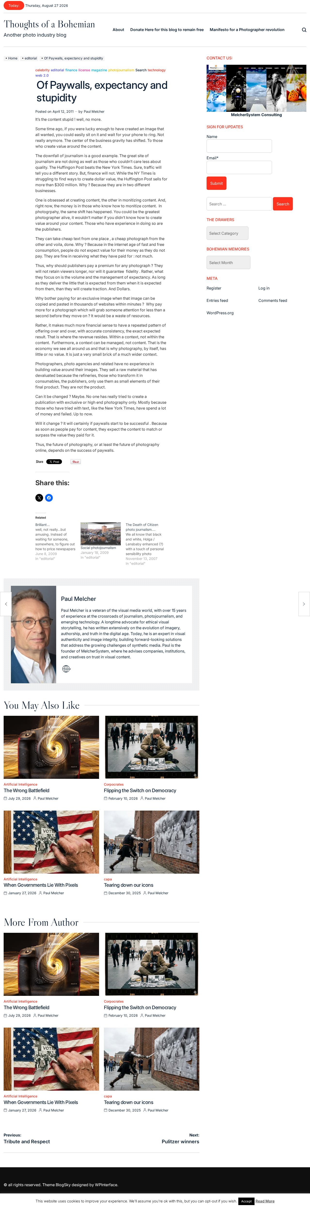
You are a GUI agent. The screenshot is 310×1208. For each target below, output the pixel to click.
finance (71, 70)
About (118, 29)
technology (157, 70)
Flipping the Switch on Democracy (140, 790)
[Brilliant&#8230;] (58, 541)
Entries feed (217, 300)
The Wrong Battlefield (26, 790)
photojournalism (121, 70)
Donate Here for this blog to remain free (167, 29)
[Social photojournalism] (101, 533)
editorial (57, 70)
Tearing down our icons (128, 885)
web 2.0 (42, 75)
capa (108, 879)
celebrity (42, 70)
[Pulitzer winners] (304, 604)
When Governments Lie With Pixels (41, 885)
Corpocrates (114, 784)
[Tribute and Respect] (6, 604)
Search (141, 70)
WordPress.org (220, 312)
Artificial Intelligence (20, 784)
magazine (99, 70)
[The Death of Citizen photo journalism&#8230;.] (148, 544)
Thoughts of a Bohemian (49, 24)
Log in (264, 288)
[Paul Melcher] (33, 634)
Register (214, 288)
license (84, 70)
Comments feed (272, 300)
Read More (265, 1201)
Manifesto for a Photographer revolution (247, 29)
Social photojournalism (98, 548)
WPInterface (106, 1184)
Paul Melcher (94, 111)
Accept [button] (246, 1201)
